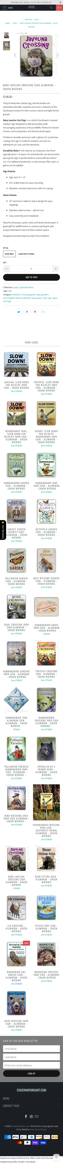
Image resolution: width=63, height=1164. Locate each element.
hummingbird (9, 297)
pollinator (27, 297)
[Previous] (16, 55)
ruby (45, 297)
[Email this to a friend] (43, 311)
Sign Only (9, 253)
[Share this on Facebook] (27, 311)
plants (19, 297)
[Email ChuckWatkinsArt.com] (36, 1117)
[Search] (52, 7)
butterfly (16, 294)
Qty (4, 262)
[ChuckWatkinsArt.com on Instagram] (31, 1117)
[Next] (57, 55)
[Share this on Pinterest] (35, 311)
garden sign (35, 294)
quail (34, 297)
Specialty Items (26, 287)
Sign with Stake (26, 253)
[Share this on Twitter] (19, 311)
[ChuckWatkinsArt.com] (31, 8)
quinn (39, 297)
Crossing (25, 294)
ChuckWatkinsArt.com (20, 1126)
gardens (44, 294)
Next (37, 19)
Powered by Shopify (38, 1129)
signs (54, 297)
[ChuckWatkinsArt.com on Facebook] (26, 1117)
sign (10, 290)
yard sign (7, 301)
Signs (16, 287)
